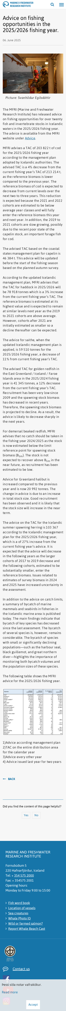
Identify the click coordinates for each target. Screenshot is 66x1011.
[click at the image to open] (6, 978)
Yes (26, 815)
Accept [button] (33, 1004)
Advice (30, 138)
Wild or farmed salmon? (25, 923)
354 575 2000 (24, 875)
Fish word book (19, 903)
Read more (10, 992)
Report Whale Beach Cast (26, 929)
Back (11, 779)
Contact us (21, 969)
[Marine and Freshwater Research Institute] (7, 4)
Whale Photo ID (19, 918)
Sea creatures (18, 913)
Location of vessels (21, 908)
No (36, 815)
